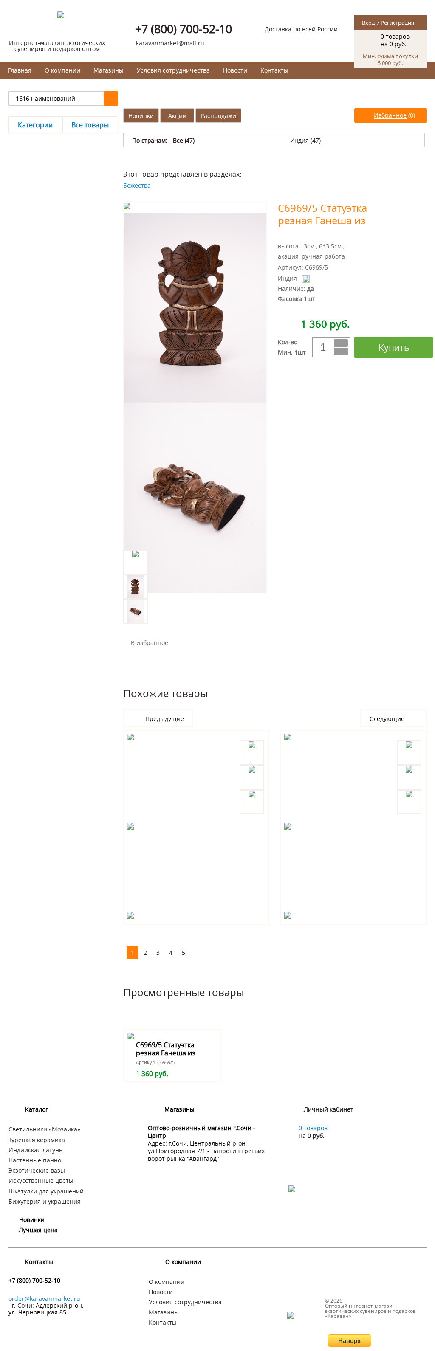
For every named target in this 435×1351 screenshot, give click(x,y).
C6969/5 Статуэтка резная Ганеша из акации (165, 1053)
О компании (62, 70)
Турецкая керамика (36, 1140)
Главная (19, 70)
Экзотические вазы (36, 1170)
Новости (235, 70)
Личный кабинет (328, 1109)
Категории (35, 124)
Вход (368, 22)
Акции (177, 116)
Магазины (108, 70)
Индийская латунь (35, 1150)
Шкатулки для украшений (46, 1191)
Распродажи (218, 116)
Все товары (90, 124)
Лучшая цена (38, 1230)
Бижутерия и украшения (44, 1201)
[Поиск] (111, 98)
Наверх (349, 1340)
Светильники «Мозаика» (44, 1129)
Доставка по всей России (301, 29)
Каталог (36, 1109)
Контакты (274, 70)
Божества (137, 185)
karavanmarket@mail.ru (170, 43)
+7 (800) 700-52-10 (183, 29)
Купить (394, 347)
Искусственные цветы (40, 1180)
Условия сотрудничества (173, 70)
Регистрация (397, 22)
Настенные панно (34, 1160)
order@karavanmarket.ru (44, 1299)
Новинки (141, 116)
